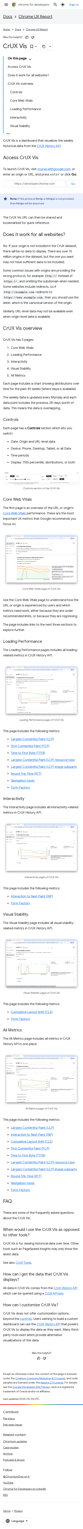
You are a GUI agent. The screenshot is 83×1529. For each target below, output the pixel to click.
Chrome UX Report (35, 16)
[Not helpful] (33, 37)
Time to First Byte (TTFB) (28, 753)
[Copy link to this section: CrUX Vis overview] (46, 328)
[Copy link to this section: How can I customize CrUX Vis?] (62, 1305)
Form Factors (20, 788)
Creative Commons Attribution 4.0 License (40, 1378)
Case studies (11, 1447)
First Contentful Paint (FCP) (30, 746)
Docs (7, 16)
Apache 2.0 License (52, 1382)
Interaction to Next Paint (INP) (32, 896)
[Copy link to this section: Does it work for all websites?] (69, 235)
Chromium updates (15, 1441)
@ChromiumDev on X (16, 1476)
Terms (6, 1510)
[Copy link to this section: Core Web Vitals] (36, 499)
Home (6, 29)
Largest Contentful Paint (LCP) (32, 739)
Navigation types (23, 781)
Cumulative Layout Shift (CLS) (32, 1012)
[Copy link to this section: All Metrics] (26, 1030)
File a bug (9, 1418)
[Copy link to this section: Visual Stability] (32, 914)
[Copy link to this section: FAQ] (16, 1201)
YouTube (8, 1482)
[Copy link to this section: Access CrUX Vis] (42, 158)
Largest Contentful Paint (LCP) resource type (43, 760)
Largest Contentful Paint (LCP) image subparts (44, 767)
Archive (8, 1453)
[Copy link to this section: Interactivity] (28, 799)
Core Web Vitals (14, 513)
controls (26, 1319)
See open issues (12, 1424)
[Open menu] (6, 4)
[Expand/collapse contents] (30, 59)
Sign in (74, 4)
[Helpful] (27, 37)
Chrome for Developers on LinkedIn (24, 1489)
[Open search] (55, 4)
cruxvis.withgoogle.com (53, 169)
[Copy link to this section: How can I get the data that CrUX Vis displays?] (23, 1280)
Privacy (18, 1510)
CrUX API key (54, 1293)
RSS (5, 1495)
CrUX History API (49, 146)
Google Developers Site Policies (31, 1387)
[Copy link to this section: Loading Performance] (46, 641)
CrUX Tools (23, 1263)
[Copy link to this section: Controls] (22, 420)
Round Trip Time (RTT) (26, 774)
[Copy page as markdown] (44, 46)
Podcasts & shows (14, 1460)
